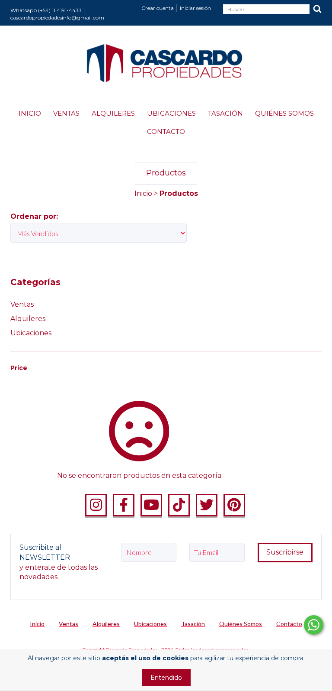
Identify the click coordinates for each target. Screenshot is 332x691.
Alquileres (113, 113)
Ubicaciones (171, 113)
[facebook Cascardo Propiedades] (123, 505)
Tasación (225, 113)
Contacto (166, 131)
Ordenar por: (34, 216)
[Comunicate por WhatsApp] (313, 625)
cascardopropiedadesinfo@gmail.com (57, 17)
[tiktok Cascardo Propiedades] (179, 505)
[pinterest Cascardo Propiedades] (234, 505)
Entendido (166, 677)
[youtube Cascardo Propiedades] (151, 505)
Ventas (66, 113)
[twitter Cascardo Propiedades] (206, 505)
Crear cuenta (157, 8)
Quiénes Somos (284, 113)
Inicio (30, 113)
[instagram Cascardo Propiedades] (96, 505)
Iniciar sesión (195, 8)
